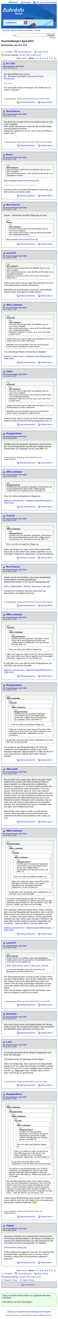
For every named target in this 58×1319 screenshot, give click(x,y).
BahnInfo (49, 1315)
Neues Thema (42, 52)
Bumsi (9, 154)
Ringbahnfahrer (14, 433)
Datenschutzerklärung (28, 1312)
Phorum (16, 1315)
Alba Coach (12, 769)
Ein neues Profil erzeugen (47, 2)
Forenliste (8, 52)
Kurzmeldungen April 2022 (13, 66)
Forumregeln (45, 1312)
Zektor (9, 371)
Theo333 (10, 516)
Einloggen (27, 2)
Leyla (9, 1042)
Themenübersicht (25, 52)
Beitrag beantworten (27, 102)
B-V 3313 (23, 45)
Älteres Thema (28, 1280)
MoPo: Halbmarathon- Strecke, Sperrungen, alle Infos (27, 586)
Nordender (11, 1014)
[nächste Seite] (54, 58)
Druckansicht (30, 1285)
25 (20, 55)
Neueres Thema (11, 1280)
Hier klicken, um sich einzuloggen (17, 1302)
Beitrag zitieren (46, 102)
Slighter (10, 1225)
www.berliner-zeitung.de (15, 1247)
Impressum (12, 1312)
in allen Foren (36, 55)
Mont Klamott (13, 111)
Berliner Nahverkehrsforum (22, 30)
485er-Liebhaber (14, 305)
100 (27, 55)
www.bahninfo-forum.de (28, 181)
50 (24, 55)
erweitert (52, 37)
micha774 (11, 253)
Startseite (6, 30)
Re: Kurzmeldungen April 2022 (15, 114)
